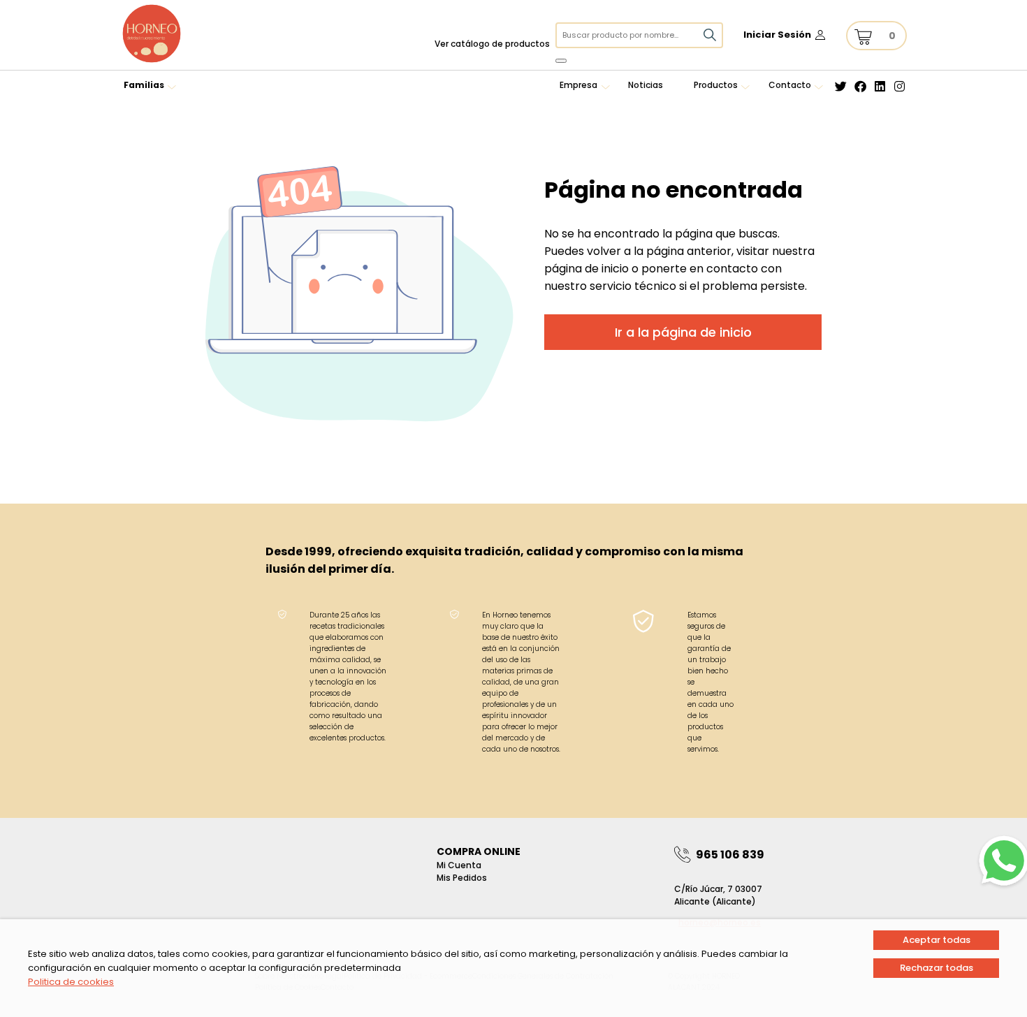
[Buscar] (561, 61)
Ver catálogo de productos (492, 44)
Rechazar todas (936, 967)
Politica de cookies (71, 981)
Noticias (645, 85)
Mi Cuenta (459, 865)
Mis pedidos (462, 878)
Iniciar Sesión (777, 34)
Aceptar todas (936, 939)
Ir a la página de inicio (683, 332)
